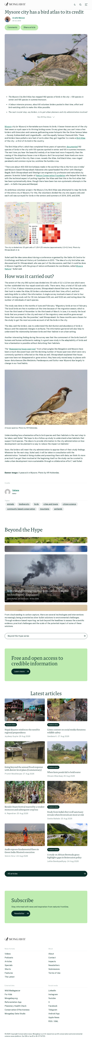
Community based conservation (21, 509)
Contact (52, 957)
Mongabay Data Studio (15, 1013)
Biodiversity (24, 504)
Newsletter (19, 913)
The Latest (9, 977)
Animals (10, 504)
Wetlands (58, 509)
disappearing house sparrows (22, 349)
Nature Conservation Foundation (50, 175)
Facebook (52, 1006)
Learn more (19, 671)
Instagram (53, 994)
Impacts (52, 961)
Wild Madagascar (12, 990)
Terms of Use (54, 973)
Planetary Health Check (15, 1006)
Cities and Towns (50, 504)
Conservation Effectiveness (17, 1010)
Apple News (53, 1017)
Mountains (44, 509)
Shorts (8, 969)
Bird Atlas (80, 138)
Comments (12, 27)
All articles (12, 874)
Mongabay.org (11, 998)
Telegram (52, 1010)
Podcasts (9, 957)
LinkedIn (52, 990)
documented (72, 147)
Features (9, 973)
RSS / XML (53, 1021)
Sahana (15, 490)
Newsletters (54, 965)
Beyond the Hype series (18, 636)
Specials (8, 965)
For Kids (8, 994)
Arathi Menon (18, 18)
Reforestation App (13, 1002)
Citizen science (69, 504)
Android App (54, 1013)
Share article (29, 27)
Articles (8, 961)
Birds (36, 504)
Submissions (54, 969)
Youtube (52, 998)
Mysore (8, 126)
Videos (8, 954)
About (51, 954)
